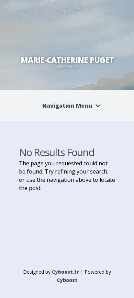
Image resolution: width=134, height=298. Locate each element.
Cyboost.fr (65, 272)
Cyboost (67, 280)
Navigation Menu (67, 105)
